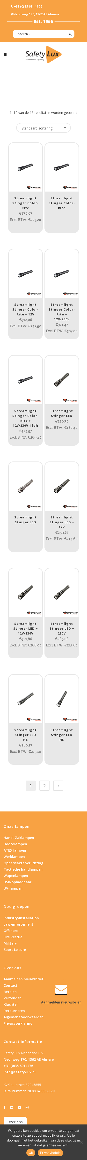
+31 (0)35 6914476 (18, 1065)
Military (10, 943)
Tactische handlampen (23, 869)
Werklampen (14, 856)
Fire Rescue (13, 937)
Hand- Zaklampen (19, 837)
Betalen (10, 991)
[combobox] (43, 128)
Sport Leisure (15, 949)
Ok (31, 1153)
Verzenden (13, 998)
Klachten (11, 1004)
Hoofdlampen (15, 844)
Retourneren (14, 1010)
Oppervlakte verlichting (23, 863)
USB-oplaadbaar (17, 882)
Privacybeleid (50, 1153)
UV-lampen (13, 888)
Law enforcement (18, 924)
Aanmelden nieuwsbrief (24, 979)
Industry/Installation (21, 918)
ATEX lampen (15, 850)
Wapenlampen (16, 875)
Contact (10, 985)
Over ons (15, 1122)
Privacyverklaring (18, 1023)
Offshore (11, 930)
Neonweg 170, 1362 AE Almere (29, 1059)
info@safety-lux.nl (20, 1072)
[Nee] (81, 1142)
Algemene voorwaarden (24, 1017)
